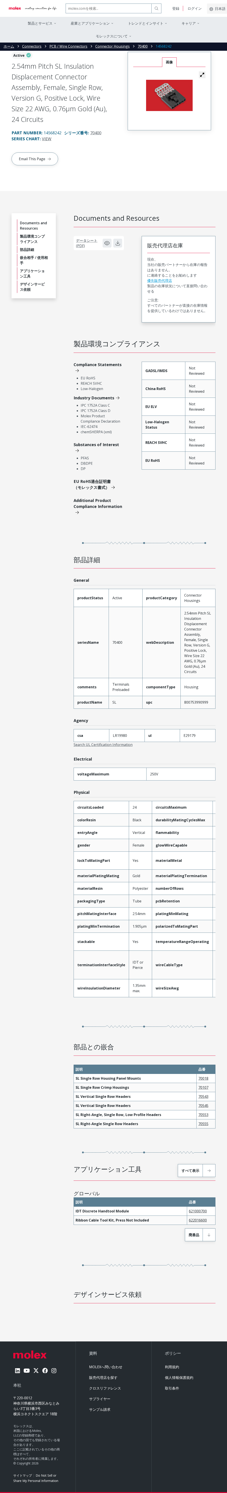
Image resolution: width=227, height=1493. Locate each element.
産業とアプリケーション (90, 23)
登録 (175, 8)
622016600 (198, 1220)
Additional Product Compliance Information (98, 503)
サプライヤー (99, 1398)
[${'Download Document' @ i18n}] (117, 243)
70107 (203, 1087)
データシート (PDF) (86, 243)
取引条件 (172, 1388)
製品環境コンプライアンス (32, 239)
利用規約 (172, 1366)
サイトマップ (22, 1475)
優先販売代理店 (159, 280)
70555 (203, 1123)
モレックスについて (112, 36)
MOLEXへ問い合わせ (105, 1366)
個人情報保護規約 (179, 1377)
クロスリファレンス (105, 1388)
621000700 (198, 1211)
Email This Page (32, 158)
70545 (203, 1105)
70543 (203, 1096)
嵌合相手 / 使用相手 (34, 260)
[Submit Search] (156, 8)
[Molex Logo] (33, 8)
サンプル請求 (99, 1409)
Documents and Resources (33, 226)
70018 (203, 1078)
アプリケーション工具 (32, 273)
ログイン (195, 8)
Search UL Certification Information (103, 744)
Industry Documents (94, 397)
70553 (203, 1114)
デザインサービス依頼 (32, 287)
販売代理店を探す (103, 1377)
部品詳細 (27, 249)
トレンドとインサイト (145, 23)
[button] (202, 75)
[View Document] (107, 243)
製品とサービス (40, 23)
